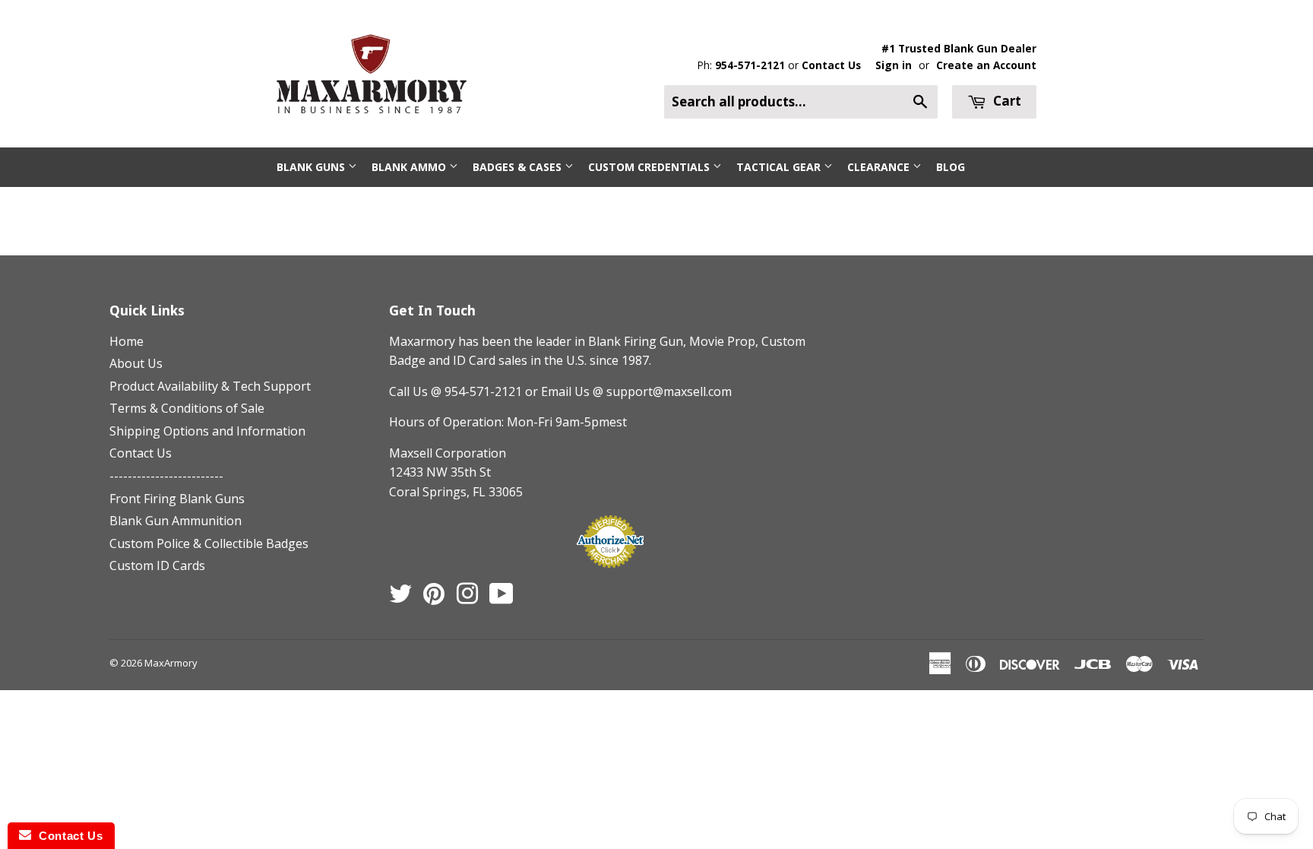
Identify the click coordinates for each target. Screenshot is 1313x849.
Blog (950, 167)
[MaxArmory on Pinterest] (433, 598)
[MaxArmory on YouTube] (501, 598)
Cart (1005, 100)
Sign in (893, 65)
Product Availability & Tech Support (210, 386)
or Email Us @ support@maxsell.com (628, 391)
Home (126, 341)
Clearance (880, 167)
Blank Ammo (410, 167)
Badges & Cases (519, 167)
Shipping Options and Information (207, 431)
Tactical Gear (780, 167)
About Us (136, 363)
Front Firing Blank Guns (177, 498)
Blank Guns (312, 167)
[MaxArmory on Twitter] (400, 598)
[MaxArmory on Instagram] (467, 598)
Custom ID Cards (157, 565)
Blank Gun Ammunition (175, 520)
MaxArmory (171, 663)
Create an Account (986, 65)
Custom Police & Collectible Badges (208, 543)
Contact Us (831, 65)
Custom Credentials (650, 167)
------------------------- (166, 475)
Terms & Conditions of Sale (186, 408)
